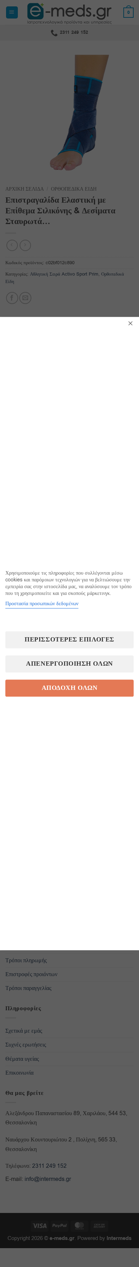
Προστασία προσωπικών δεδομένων (41, 603)
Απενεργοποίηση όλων (69, 663)
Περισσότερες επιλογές (69, 639)
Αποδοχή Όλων (69, 687)
